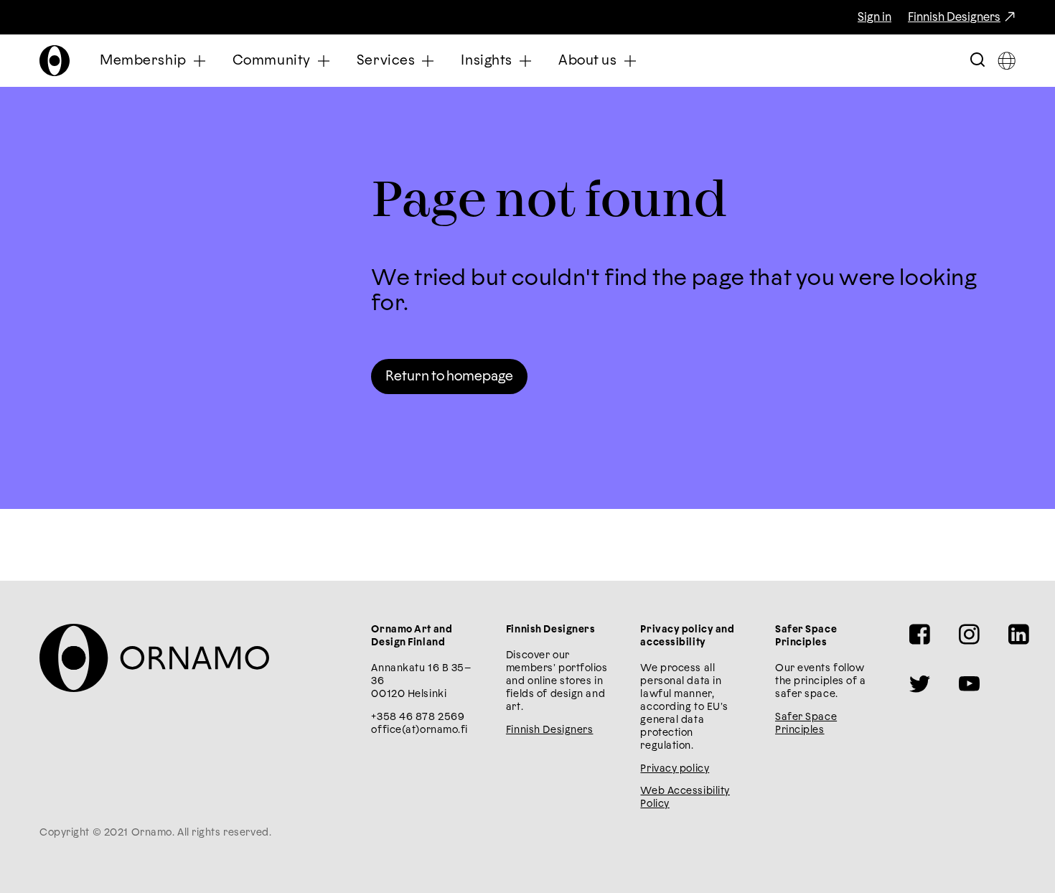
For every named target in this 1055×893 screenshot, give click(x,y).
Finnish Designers (954, 17)
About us (587, 60)
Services (386, 60)
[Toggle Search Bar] (977, 60)
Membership (143, 60)
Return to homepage (449, 376)
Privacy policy (674, 769)
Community (272, 60)
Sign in (874, 17)
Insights (486, 60)
